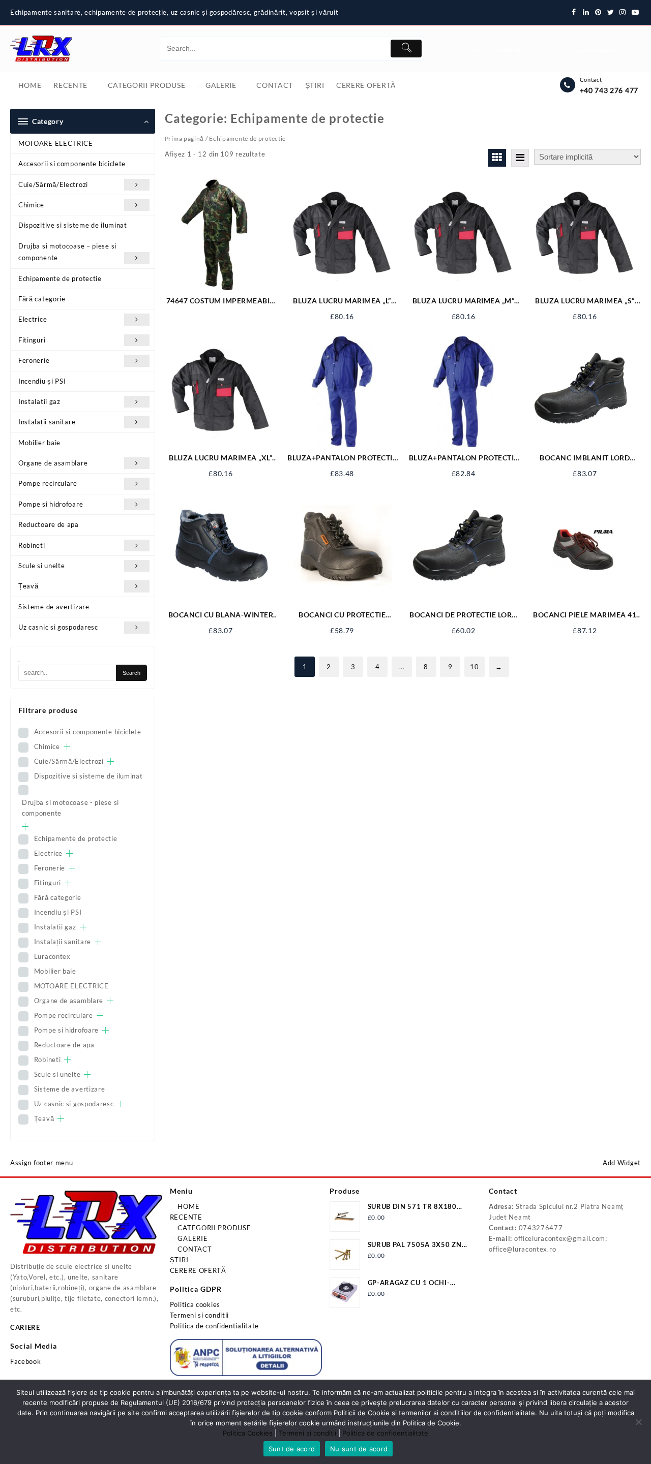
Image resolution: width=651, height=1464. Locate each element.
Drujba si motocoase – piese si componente (67, 252)
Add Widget (622, 1163)
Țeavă (28, 586)
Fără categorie (42, 299)
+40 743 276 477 (609, 90)
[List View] (520, 158)
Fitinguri (31, 340)
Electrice (32, 319)
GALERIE (192, 1238)
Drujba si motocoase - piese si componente (70, 807)
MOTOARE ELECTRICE (55, 143)
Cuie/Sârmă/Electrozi (53, 184)
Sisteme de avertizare (54, 607)
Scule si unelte (41, 566)
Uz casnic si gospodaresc (58, 627)
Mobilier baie (39, 443)
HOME (188, 1206)
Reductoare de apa (48, 524)
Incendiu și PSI (42, 381)
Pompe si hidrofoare (50, 504)
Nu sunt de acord (359, 1449)
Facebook (25, 1361)
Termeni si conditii (199, 1315)
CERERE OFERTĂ (198, 1270)
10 (474, 667)
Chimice (31, 205)
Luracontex (52, 956)
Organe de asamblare (52, 463)
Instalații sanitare (46, 422)
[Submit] (406, 48)
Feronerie (33, 360)
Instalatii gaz (39, 401)
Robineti (31, 545)
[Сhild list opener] (67, 746)
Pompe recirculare (47, 483)
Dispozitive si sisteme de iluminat (72, 225)
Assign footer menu (41, 1163)
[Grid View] (497, 158)
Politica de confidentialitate (214, 1326)
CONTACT (194, 1249)
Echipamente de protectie (60, 278)
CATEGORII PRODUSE (213, 1228)
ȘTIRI (179, 1260)
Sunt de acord (292, 1449)
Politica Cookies (248, 1433)
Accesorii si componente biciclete (72, 164)
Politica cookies (195, 1304)
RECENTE (186, 1217)
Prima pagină (184, 138)
